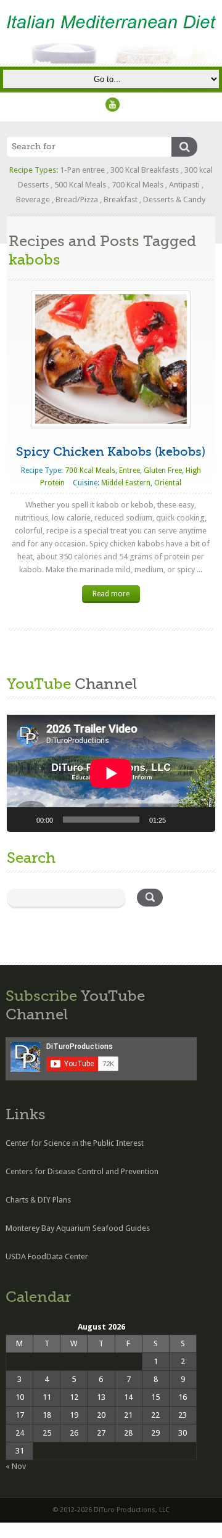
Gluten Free (163, 470)
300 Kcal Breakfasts (144, 170)
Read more (111, 594)
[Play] (23, 819)
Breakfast (121, 199)
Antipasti (184, 184)
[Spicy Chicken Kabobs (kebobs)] (110, 358)
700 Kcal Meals (137, 184)
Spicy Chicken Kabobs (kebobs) (110, 452)
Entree (129, 470)
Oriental (167, 483)
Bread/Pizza (77, 199)
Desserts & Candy (174, 199)
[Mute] (179, 819)
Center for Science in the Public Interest (75, 1143)
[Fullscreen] (199, 819)
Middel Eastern (125, 483)
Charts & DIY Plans (38, 1199)
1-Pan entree (82, 170)
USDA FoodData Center (47, 1256)
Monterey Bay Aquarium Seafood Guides (78, 1228)
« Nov (16, 1466)
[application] (111, 773)
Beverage (33, 199)
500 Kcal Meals (80, 184)
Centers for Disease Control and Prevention (82, 1171)
